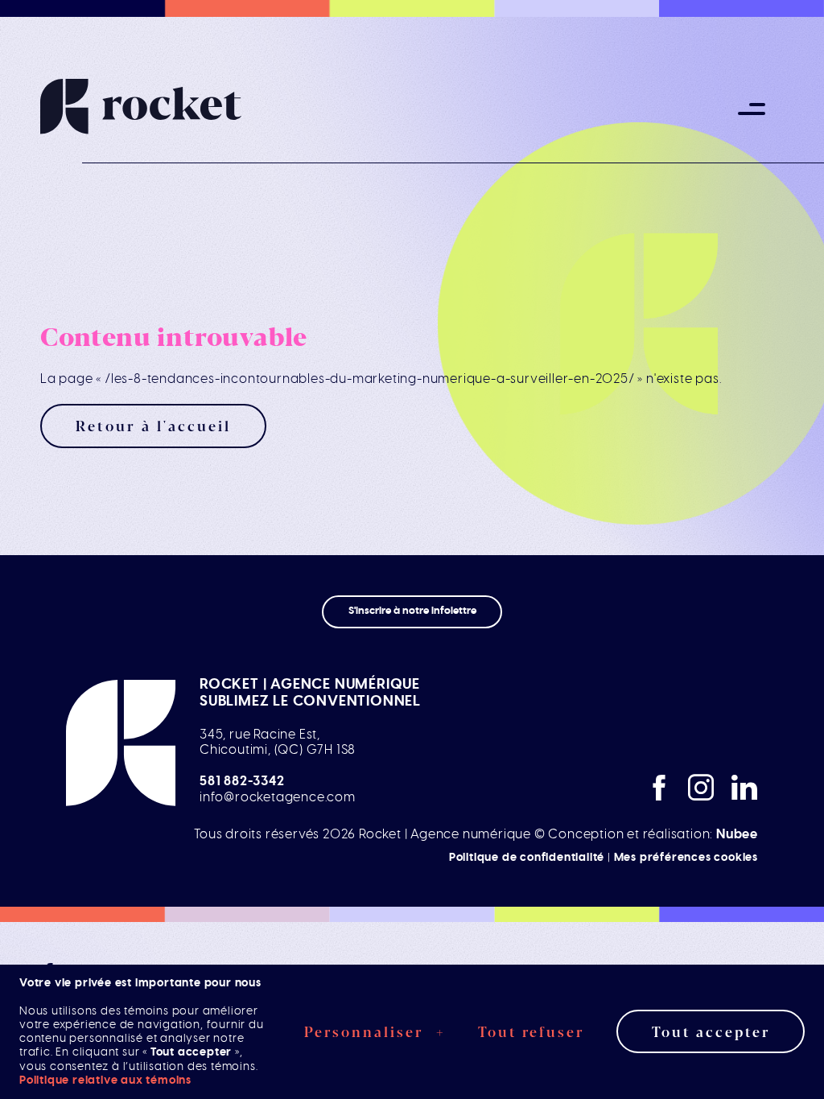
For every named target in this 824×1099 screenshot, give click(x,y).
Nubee (737, 834)
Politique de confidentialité (526, 857)
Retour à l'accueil (153, 425)
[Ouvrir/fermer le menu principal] (751, 109)
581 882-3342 (242, 781)
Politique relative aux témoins (105, 1080)
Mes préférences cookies (686, 857)
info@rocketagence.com (278, 797)
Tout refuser (531, 1031)
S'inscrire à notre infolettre (412, 611)
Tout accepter (711, 1031)
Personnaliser (375, 1031)
